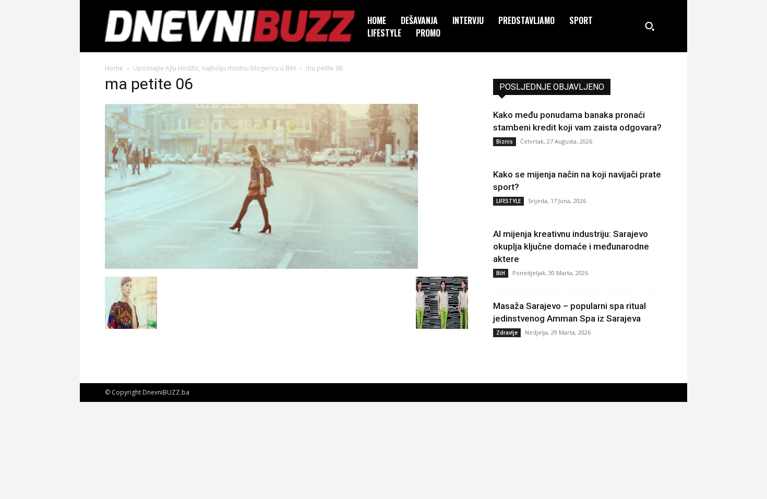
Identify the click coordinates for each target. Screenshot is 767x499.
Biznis (504, 141)
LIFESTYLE (508, 201)
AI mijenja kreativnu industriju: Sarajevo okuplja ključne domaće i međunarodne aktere (571, 246)
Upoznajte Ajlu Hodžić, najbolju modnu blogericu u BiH (214, 68)
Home (114, 68)
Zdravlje (507, 332)
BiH (500, 273)
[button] (649, 26)
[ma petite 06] (261, 266)
